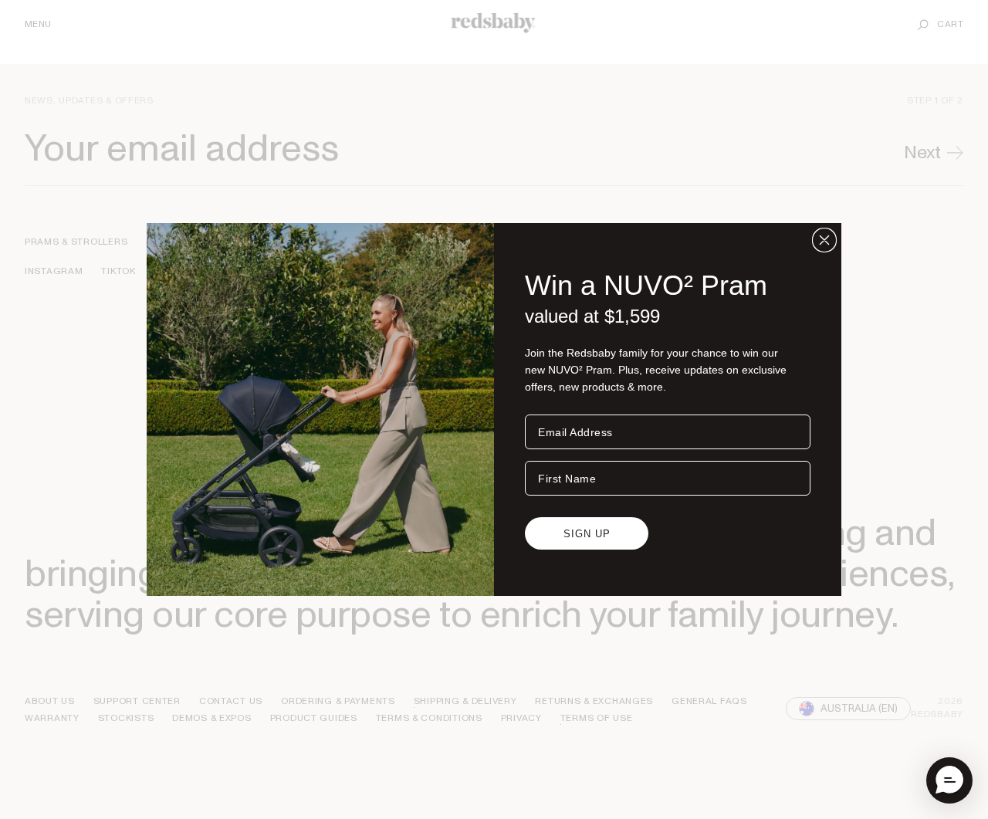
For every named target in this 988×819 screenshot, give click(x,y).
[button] (949, 780)
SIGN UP (587, 534)
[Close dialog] (824, 240)
